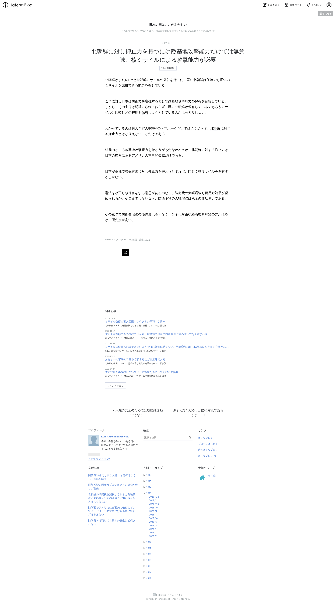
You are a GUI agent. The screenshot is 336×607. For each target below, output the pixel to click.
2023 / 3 (153, 529)
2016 (148, 577)
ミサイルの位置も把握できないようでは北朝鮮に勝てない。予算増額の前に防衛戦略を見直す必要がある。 (168, 346)
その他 (212, 475)
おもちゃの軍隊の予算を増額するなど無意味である (135, 359)
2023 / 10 (154, 503)
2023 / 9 (153, 507)
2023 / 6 (153, 518)
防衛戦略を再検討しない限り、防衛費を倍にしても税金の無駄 (141, 372)
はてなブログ (205, 437)
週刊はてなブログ (208, 449)
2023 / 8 (153, 511)
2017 (148, 572)
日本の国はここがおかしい (168, 25)
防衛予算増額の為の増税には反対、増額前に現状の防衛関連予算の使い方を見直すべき (156, 334)
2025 (148, 481)
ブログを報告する (181, 598)
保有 (198, 101)
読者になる (326, 13)
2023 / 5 (153, 521)
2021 (148, 548)
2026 (148, 475)
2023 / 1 (153, 536)
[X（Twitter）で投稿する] (125, 252)
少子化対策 (180, 214)
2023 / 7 (153, 514)
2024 (148, 487)
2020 (148, 554)
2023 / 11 (154, 500)
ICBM (129, 80)
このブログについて (99, 459)
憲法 (108, 193)
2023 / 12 (154, 496)
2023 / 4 (153, 525)
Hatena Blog (164, 598)
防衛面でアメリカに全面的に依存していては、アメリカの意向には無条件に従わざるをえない (111, 511)
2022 (148, 542)
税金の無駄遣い (168, 68)
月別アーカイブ (153, 468)
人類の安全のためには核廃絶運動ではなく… (138, 412)
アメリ (137, 155)
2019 (148, 560)
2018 (148, 566)
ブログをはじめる (208, 443)
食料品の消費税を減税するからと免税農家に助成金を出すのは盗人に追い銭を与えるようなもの (111, 498)
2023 (148, 493)
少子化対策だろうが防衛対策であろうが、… (198, 412)
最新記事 (93, 468)
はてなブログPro (207, 455)
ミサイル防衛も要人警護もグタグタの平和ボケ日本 (135, 321)
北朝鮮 (110, 80)
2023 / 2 (153, 532)
